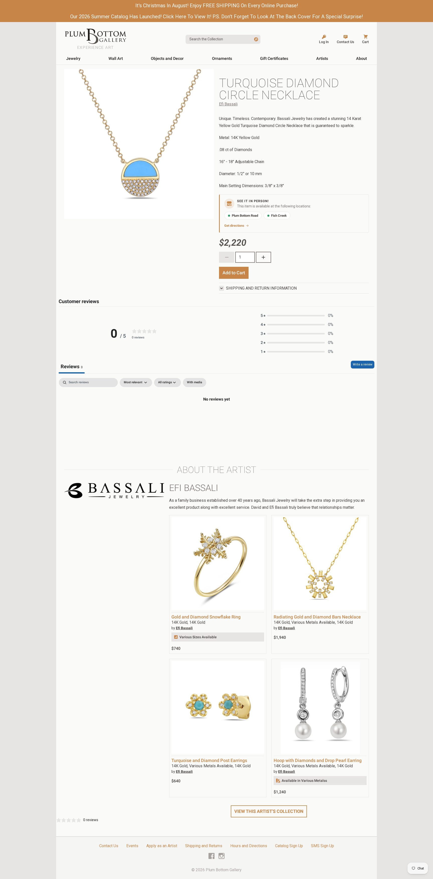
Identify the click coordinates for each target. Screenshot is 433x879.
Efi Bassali (228, 104)
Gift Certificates (274, 58)
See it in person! (253, 201)
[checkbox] (194, 382)
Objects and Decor (167, 58)
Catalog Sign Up (289, 845)
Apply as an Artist (161, 845)
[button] (297, 316)
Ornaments (222, 58)
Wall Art (116, 58)
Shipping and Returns (203, 845)
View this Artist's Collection (268, 811)
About (361, 58)
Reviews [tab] (72, 366)
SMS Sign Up (322, 845)
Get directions (234, 225)
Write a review (362, 364)
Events (132, 845)
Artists (322, 58)
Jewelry (73, 58)
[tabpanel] (216, 416)
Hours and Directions (248, 845)
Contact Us (108, 845)
